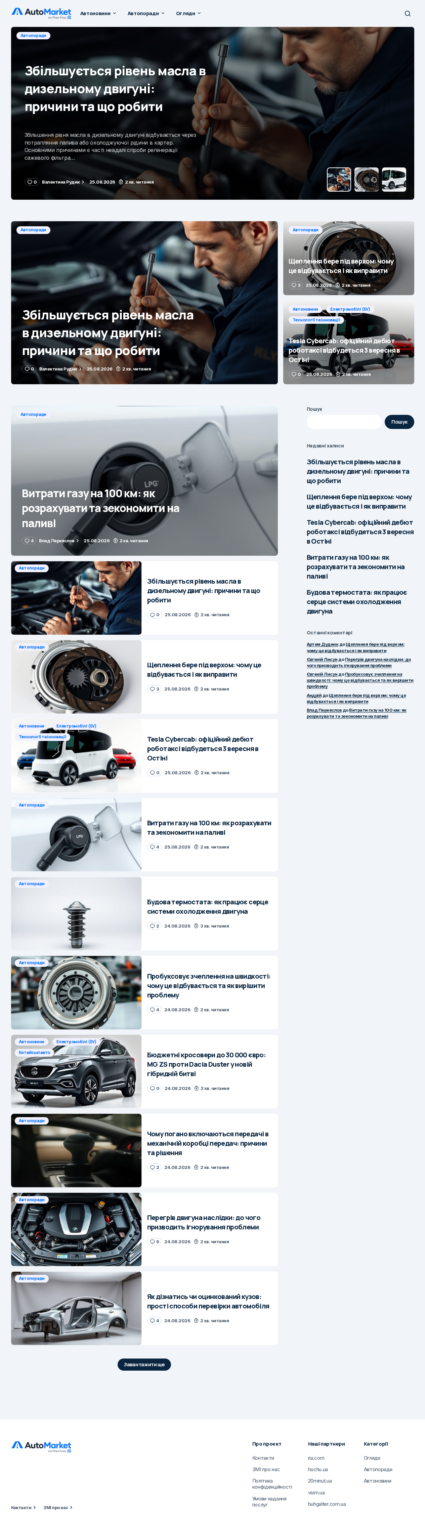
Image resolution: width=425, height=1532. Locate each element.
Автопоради (33, 35)
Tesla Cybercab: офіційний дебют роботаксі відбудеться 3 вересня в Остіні (360, 532)
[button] (407, 13)
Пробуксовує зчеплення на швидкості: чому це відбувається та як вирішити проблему (360, 680)
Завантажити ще (144, 1364)
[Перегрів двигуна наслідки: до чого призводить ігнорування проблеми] (76, 1229)
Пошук (315, 409)
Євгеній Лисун (322, 659)
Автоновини (305, 309)
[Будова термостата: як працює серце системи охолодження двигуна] (76, 913)
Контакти (21, 1507)
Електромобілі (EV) (350, 309)
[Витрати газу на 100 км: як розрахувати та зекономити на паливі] (144, 481)
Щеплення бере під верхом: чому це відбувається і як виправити (359, 501)
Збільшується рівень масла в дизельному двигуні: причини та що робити (358, 471)
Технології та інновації (316, 320)
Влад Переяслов (324, 710)
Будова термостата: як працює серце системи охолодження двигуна (357, 602)
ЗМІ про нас (55, 1507)
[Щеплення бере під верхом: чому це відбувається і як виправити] (212, 113)
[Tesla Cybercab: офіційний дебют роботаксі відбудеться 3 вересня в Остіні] (348, 342)
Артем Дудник (323, 644)
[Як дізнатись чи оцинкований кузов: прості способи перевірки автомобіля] (76, 1308)
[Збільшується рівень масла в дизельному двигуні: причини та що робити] (144, 302)
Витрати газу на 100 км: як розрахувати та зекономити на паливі (356, 567)
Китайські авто (34, 1052)
